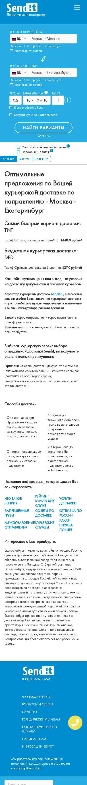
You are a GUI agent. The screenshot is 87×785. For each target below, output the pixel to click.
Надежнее (41, 159)
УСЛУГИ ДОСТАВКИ (68, 500)
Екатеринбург (52, 46)
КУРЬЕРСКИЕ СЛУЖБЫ (44, 525)
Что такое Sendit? (36, 697)
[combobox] (31, 38)
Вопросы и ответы (37, 704)
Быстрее (24, 159)
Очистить (43, 136)
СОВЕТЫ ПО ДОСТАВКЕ (44, 513)
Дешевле (8, 159)
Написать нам (34, 739)
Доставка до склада (28, 84)
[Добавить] (67, 100)
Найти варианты (43, 128)
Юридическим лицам (41, 719)
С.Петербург (32, 46)
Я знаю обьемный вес (28, 107)
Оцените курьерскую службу (39, 729)
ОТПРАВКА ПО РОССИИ (70, 513)
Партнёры (29, 712)
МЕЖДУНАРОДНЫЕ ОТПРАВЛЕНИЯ (20, 525)
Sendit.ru (57, 294)
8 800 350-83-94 (36, 678)
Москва (16, 46)
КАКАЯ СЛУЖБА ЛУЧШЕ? (66, 525)
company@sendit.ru (26, 768)
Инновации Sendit (38, 746)
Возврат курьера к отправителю (36, 115)
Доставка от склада (28, 51)
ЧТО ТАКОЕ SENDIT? (13, 500)
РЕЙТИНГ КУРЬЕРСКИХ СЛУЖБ (44, 501)
